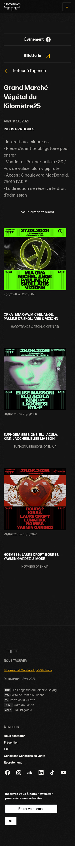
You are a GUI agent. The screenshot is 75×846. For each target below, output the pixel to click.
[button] (66, 6)
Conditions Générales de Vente (24, 756)
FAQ (7, 749)
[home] (12, 6)
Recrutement (13, 762)
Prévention (11, 742)
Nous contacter (14, 736)
